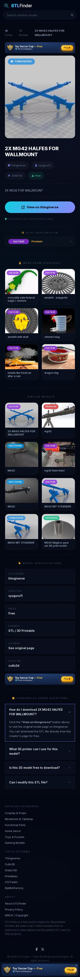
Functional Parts (15, 825)
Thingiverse (12, 858)
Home (8, 35)
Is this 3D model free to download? (34, 767)
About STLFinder (15, 903)
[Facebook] (37, 949)
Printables (11, 876)
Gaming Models (15, 842)
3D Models (23, 33)
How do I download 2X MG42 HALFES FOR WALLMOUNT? (36, 712)
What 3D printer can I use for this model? (33, 751)
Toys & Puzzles (14, 837)
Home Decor (13, 831)
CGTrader (11, 882)
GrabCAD (11, 870)
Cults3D (10, 864)
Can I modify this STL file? (28, 782)
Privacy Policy (14, 909)
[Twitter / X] (42, 949)
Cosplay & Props (15, 813)
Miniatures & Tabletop (19, 819)
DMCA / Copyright (16, 915)
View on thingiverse (42, 207)
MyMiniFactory (14, 888)
